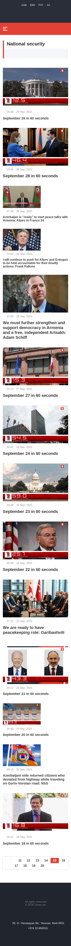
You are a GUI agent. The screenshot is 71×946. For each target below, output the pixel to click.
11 (20, 860)
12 (28, 860)
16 (63, 860)
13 (37, 860)
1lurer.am (40, 904)
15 (54, 860)
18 (25, 865)
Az (48, 5)
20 (42, 865)
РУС (41, 5)
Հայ (24, 5)
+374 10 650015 (38, 928)
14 (46, 860)
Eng (32, 5)
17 (16, 865)
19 (33, 865)
